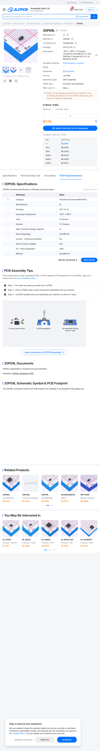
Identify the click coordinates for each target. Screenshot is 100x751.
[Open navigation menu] (4, 9)
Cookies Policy (18, 733)
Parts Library (18, 23)
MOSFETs (69, 23)
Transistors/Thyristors (52, 23)
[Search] (94, 16)
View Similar (89, 260)
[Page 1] (47, 505)
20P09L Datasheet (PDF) (23, 373)
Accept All (66, 740)
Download (69, 71)
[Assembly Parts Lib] (17, 9)
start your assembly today (24, 278)
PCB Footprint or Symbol (73, 63)
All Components (33, 23)
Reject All (45, 740)
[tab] (10, 175)
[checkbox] (8, 199)
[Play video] (44, 324)
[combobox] (37, 16)
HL (64, 35)
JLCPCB (6, 23)
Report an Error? (90, 189)
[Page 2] (52, 505)
